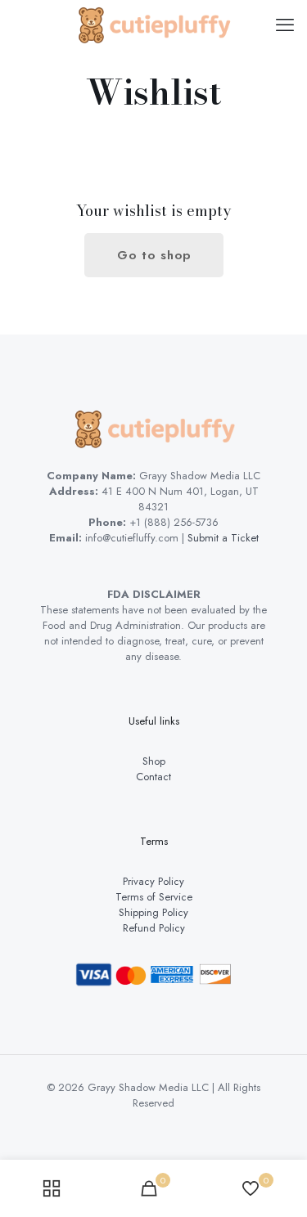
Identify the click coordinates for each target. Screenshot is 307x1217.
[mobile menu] (285, 24)
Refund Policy (154, 928)
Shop (153, 761)
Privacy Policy (153, 881)
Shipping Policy (153, 912)
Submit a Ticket (223, 538)
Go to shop (154, 255)
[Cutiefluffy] (153, 24)
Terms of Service (153, 897)
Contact (153, 776)
